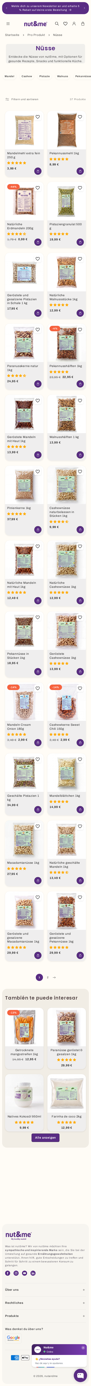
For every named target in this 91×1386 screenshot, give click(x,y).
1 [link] (39, 977)
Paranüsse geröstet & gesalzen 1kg (67, 1052)
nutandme (51, 1376)
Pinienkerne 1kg (19, 508)
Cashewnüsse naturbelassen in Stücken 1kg (62, 511)
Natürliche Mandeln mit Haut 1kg (21, 584)
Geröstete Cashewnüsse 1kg (63, 655)
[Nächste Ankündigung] (84, 8)
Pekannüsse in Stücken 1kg (18, 655)
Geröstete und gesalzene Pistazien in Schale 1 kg (22, 299)
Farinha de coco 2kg (67, 1116)
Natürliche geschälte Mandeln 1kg (65, 864)
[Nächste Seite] (54, 977)
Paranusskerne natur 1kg (22, 368)
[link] (45, 1138)
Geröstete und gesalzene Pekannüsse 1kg (62, 937)
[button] (8, 24)
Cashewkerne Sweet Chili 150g (65, 726)
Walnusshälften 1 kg (64, 437)
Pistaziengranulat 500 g (66, 226)
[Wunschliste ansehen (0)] (65, 23)
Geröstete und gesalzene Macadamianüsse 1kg (23, 937)
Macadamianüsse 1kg (23, 862)
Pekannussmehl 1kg (64, 153)
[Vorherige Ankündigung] (6, 8)
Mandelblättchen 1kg (65, 795)
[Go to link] (13, 1338)
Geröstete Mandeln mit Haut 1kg (21, 439)
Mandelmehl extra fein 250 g (23, 155)
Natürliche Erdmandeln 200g (20, 226)
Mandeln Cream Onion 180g (19, 726)
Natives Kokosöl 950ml (24, 1116)
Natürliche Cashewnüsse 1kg (63, 584)
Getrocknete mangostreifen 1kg (24, 1052)
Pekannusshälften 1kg (66, 366)
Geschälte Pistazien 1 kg (23, 797)
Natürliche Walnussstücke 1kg (64, 297)
